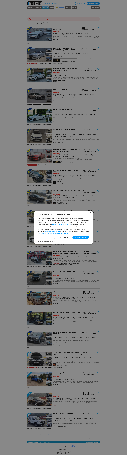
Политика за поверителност (60, 233)
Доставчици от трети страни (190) (61, 224)
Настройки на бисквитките (45, 233)
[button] (46, 241)
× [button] (90, 212)
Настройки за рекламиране (52, 231)
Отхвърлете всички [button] (63, 237)
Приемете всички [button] (80, 237)
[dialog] (63, 227)
